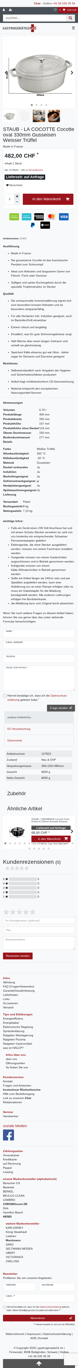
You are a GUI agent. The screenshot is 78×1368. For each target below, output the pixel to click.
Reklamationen (12, 1102)
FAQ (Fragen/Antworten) (18, 986)
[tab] (39, 717)
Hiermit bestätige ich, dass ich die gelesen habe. (37, 697)
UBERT (10, 1252)
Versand (8, 1007)
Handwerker (10, 1116)
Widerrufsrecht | (16, 1334)
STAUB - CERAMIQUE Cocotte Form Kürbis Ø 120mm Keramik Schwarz (50, 820)
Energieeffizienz (13, 1018)
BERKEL (8, 1191)
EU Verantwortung (18, 728)
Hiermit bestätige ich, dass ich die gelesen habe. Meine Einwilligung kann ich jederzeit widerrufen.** (38, 1308)
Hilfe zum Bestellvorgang (18, 1093)
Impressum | (35, 1334)
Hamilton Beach (13, 1212)
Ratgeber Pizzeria (14, 1039)
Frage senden (59, 708)
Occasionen (10, 1003)
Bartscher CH (11, 1183)
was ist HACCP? (13, 1047)
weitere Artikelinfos (19, 717)
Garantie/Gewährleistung (19, 990)
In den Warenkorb (46, 199)
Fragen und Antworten (17, 1085)
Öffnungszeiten (15, 1063)
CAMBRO (9, 1199)
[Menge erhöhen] (17, 196)
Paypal (7, 1167)
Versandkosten (35, 170)
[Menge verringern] (17, 202)
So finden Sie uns (17, 1067)
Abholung (9, 982)
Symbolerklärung (13, 1031)
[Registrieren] (11, 10)
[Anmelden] (4, 10)
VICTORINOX (14, 1257)
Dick (5, 1208)
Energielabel (11, 1022)
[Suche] (70, 18)
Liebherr (11, 1236)
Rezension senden (18, 955)
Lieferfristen (10, 994)
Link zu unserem (17, 1098)
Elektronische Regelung (18, 1026)
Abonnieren (37, 1318)
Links (6, 999)
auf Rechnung (12, 1163)
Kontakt (8, 1081)
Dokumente (14, 740)
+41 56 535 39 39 (64, 3)
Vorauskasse (11, 1155)
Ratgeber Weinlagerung (18, 1035)
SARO (10, 1244)
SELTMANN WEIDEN (19, 1248)
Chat (37, 3)
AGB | (34, 1338)
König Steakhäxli (16, 1232)
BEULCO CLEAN (13, 1195)
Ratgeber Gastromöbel (17, 1043)
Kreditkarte (10, 1159)
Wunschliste (15, 185)
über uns (11, 1059)
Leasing (8, 1172)
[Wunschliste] (55, 10)
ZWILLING (12, 1261)
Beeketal (8, 1187)
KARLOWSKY (14, 1227)
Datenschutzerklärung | (58, 1334)
